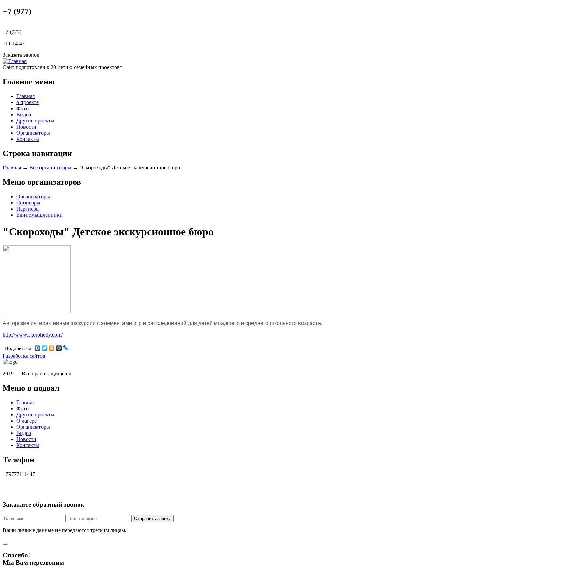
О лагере (26, 421)
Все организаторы (50, 167)
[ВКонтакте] (37, 348)
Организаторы (33, 133)
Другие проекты (35, 121)
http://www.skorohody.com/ (33, 335)
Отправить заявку (152, 518)
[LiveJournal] (66, 348)
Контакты (27, 139)
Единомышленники (39, 215)
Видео (23, 114)
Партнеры (28, 209)
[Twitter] (44, 348)
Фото (22, 108)
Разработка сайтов (24, 356)
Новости (26, 127)
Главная (25, 96)
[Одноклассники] (51, 348)
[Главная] (15, 61)
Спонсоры (28, 203)
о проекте (27, 102)
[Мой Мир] (59, 348)
